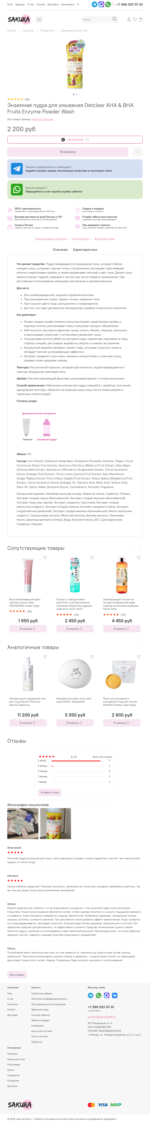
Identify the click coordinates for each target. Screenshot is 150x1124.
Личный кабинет (40, 1015)
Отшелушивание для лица (50, 238)
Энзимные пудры (104, 238)
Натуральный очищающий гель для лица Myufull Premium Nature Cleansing (27, 702)
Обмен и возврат (40, 1020)
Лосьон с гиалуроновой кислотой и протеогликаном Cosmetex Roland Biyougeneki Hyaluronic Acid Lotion (74, 604)
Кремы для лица (16, 1059)
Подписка (36, 1042)
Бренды (20, 4)
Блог (10, 4)
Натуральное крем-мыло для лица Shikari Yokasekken (73, 700)
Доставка (53, 4)
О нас (30, 4)
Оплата (41, 4)
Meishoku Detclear (42, 119)
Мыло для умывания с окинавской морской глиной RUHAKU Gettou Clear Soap (120, 702)
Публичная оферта (41, 993)
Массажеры (13, 1064)
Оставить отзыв (50, 792)
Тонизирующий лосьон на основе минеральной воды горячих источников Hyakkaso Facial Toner (120, 604)
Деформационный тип (74, 30)
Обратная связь (40, 1009)
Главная (11, 30)
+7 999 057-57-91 (129, 4)
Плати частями (39, 1036)
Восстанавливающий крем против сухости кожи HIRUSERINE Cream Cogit (24, 602)
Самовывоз (67, 4)
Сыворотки (13, 1075)
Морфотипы (47, 30)
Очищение (13, 1080)
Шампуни (12, 1086)
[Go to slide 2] (76, 94)
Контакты (12, 1004)
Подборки (28, 30)
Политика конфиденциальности (49, 998)
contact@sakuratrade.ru (102, 1016)
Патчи (10, 1070)
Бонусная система (41, 1031)
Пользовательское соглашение (48, 1004)
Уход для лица (80, 238)
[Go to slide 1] (73, 94)
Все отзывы (17, 974)
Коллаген (12, 1053)
